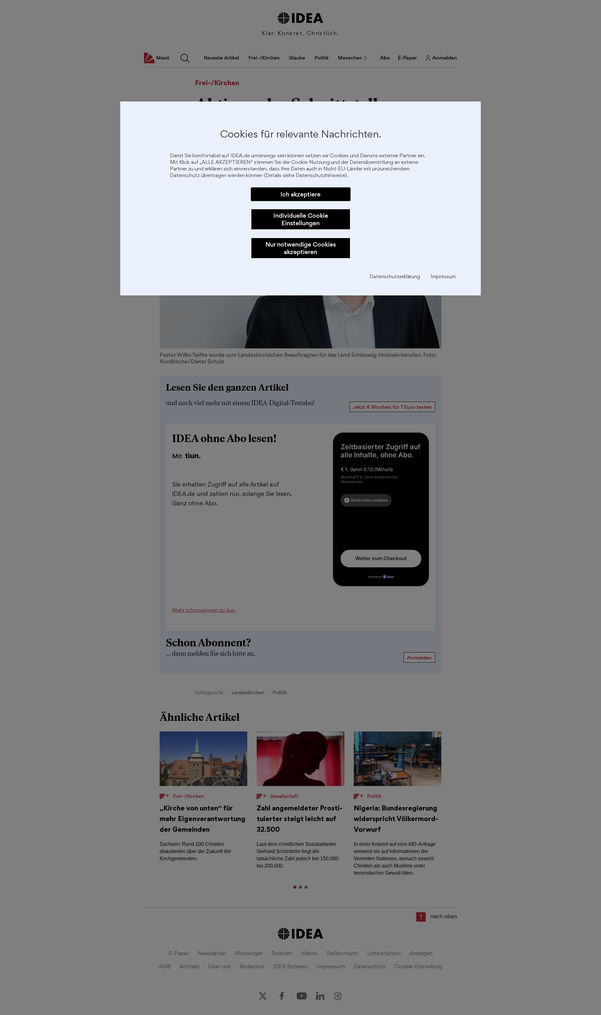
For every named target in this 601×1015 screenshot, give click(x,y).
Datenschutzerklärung (395, 277)
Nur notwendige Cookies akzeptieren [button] (300, 248)
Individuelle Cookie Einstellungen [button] (300, 219)
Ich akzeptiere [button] (300, 194)
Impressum (443, 277)
